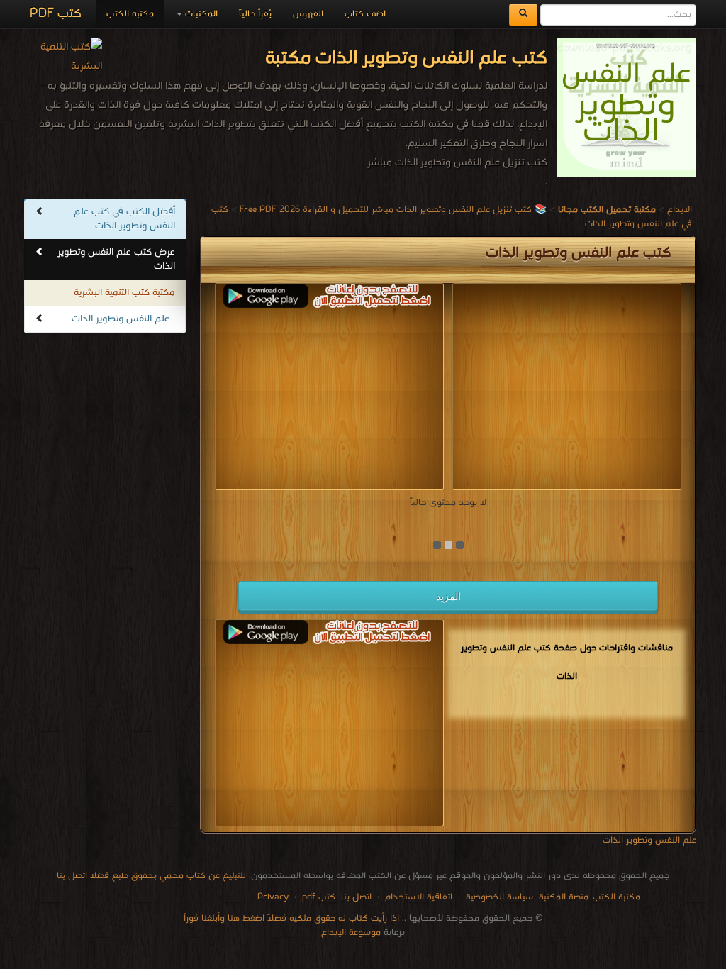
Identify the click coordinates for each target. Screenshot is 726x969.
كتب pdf (318, 897)
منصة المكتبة (563, 897)
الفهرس (308, 14)
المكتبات (200, 14)
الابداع (679, 209)
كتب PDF (56, 14)
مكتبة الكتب (130, 14)
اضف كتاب (365, 14)
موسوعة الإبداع (351, 932)
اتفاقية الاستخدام (417, 897)
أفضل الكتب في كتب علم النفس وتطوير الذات (124, 219)
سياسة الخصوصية (499, 897)
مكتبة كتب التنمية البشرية (124, 292)
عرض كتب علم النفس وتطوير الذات (116, 259)
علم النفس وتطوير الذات (120, 319)
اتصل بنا (355, 897)
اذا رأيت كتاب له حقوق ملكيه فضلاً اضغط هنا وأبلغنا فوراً (291, 918)
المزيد (448, 596)
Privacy (273, 897)
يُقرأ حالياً (255, 14)
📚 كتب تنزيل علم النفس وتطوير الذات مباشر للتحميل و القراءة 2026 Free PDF (393, 209)
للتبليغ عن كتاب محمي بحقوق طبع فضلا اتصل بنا (151, 876)
